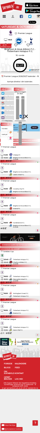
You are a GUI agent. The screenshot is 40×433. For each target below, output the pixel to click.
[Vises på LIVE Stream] (37, 335)
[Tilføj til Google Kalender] (7, 108)
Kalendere (20, 364)
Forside (8, 364)
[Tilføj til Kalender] (7, 103)
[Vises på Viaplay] (37, 230)
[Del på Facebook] (7, 98)
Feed (17, 367)
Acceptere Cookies (14, 429)
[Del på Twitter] (7, 93)
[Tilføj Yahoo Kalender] (7, 117)
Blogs (7, 367)
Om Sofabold (9, 372)
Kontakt (19, 373)
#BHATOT (35, 70)
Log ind (19, 379)
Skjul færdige (10, 425)
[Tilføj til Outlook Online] (7, 113)
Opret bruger (8, 378)
